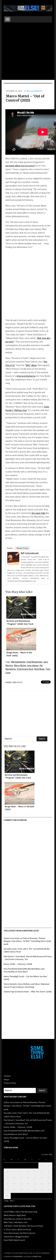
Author (10, 548)
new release (33, 665)
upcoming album (19, 165)
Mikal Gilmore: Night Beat (15, 1215)
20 (28, 1183)
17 (7, 1183)
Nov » (12, 1200)
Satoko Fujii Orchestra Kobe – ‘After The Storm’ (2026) (28, 991)
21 (35, 1183)
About (6, 1079)
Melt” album (31, 365)
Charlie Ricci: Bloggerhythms (16, 1236)
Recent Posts (22, 548)
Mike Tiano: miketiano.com (15, 1222)
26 (21, 1189)
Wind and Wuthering (25, 376)
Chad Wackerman (34, 661)
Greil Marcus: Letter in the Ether (18, 1219)
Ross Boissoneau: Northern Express (20, 1233)
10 (7, 1177)
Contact (7, 1076)
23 (49, 1183)
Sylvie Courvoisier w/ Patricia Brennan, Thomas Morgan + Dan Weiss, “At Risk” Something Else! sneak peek (27, 941)
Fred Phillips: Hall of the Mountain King (20, 1211)
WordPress (18, 1256)
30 (49, 1189)
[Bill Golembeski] (13, 559)
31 (7, 1195)
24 (7, 1189)
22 (42, 1183)
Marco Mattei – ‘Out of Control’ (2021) (25, 98)
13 (28, 1177)
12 (21, 1177)
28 (35, 1189)
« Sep (6, 1200)
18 (14, 1183)
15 (42, 1177)
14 (35, 1177)
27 (28, 1189)
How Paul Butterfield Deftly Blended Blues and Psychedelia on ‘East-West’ (24, 970)
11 (14, 1177)
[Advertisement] (28, 52)
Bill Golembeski (34, 91)
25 (14, 1189)
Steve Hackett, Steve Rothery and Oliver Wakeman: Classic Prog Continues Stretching (27, 985)
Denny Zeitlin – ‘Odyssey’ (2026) (18, 964)
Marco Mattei (20, 665)
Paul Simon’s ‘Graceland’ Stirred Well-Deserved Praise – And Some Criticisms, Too (28, 958)
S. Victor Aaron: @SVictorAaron (17, 1229)
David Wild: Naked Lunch (14, 1240)
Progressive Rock (25, 669)
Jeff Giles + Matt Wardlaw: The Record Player (23, 1226)
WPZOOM (37, 1256)
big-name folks (39, 513)
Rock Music (39, 669)
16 (49, 1177)
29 (42, 1189)
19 (21, 1183)
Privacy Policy (10, 1083)
